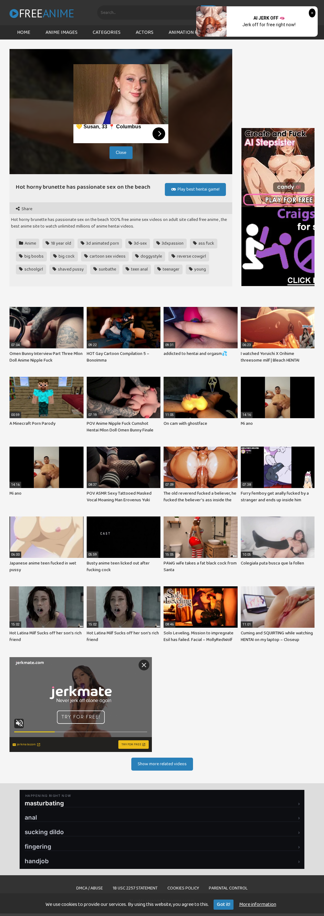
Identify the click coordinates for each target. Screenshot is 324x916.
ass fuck (205, 243)
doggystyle (151, 256)
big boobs (33, 256)
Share (26, 209)
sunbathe (107, 269)
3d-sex (140, 243)
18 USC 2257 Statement (135, 888)
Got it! (223, 904)
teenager (170, 269)
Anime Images (62, 32)
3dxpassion (172, 243)
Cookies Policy (183, 888)
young (199, 269)
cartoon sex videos (107, 256)
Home (23, 32)
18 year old (60, 243)
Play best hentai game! (198, 189)
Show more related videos (162, 763)
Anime (30, 243)
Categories (107, 32)
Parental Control (228, 888)
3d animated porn (102, 243)
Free (46, 13)
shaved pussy (70, 269)
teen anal (139, 269)
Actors (144, 32)
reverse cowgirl (191, 256)
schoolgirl (33, 269)
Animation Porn (188, 32)
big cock (66, 256)
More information (257, 904)
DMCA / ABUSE (89, 888)
